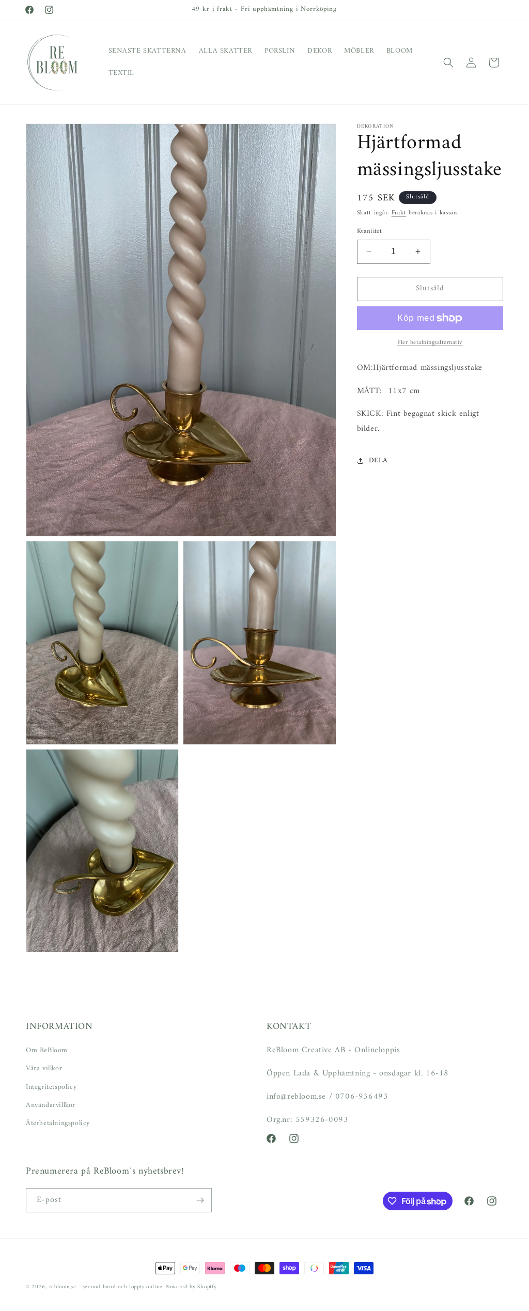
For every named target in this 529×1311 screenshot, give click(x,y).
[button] (448, 62)
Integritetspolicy (51, 1087)
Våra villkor (44, 1068)
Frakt (399, 213)
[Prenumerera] (200, 1200)
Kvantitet (369, 231)
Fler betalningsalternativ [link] (430, 343)
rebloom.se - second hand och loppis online (106, 1287)
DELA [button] (378, 460)
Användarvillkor (50, 1105)
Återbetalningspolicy (58, 1123)
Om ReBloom (47, 1050)
